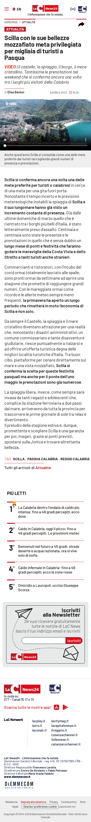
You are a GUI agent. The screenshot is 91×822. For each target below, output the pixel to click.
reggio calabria (75, 459)
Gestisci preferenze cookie (40, 806)
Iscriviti (74, 640)
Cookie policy (69, 801)
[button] (81, 24)
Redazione (11, 801)
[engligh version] (14, 8)
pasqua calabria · (43, 459)
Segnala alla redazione (33, 801)
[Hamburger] (6, 9)
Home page (11, 22)
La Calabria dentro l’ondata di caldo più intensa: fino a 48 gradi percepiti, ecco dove (48, 511)
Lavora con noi (67, 806)
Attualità (28, 22)
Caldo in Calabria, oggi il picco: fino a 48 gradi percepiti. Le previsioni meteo (48, 530)
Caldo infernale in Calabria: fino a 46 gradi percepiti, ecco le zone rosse (46, 569)
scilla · (19, 459)
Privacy (53, 801)
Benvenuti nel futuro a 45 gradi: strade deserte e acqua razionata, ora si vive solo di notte (48, 550)
